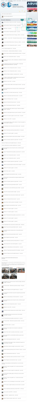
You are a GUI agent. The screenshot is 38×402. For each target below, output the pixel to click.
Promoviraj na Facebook (5, 260)
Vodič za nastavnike (19, 0)
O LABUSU (6, 0)
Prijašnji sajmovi (31, 0)
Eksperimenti (2, 0)
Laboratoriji (14, 0)
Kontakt (27, 0)
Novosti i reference (10, 0)
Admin (34, 0)
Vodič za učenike (24, 0)
